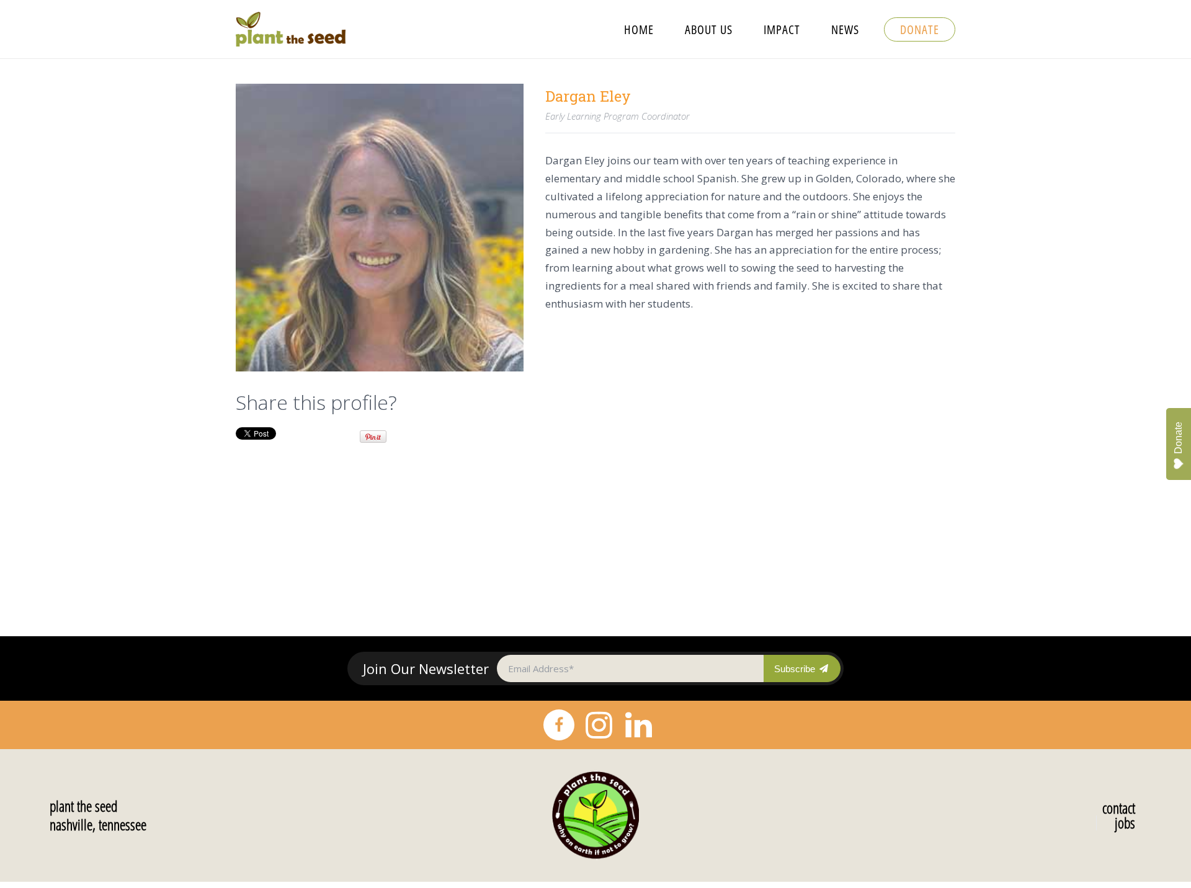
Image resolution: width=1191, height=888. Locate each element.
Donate (1178, 438)
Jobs (1125, 822)
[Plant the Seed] (595, 815)
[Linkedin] (638, 724)
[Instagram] (598, 724)
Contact (1118, 808)
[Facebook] (558, 724)
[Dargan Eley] (380, 227)
